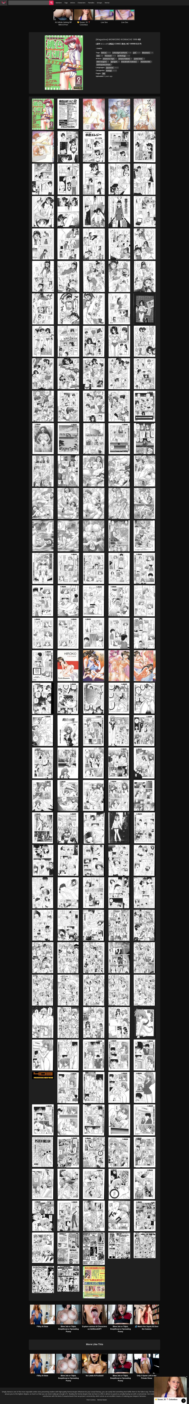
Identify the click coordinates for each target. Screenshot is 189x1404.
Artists (72, 3)
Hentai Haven (102, 1400)
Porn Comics (91, 1400)
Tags (66, 3)
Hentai (107, 3)
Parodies (91, 3)
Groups (99, 3)
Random (59, 3)
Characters (81, 3)
